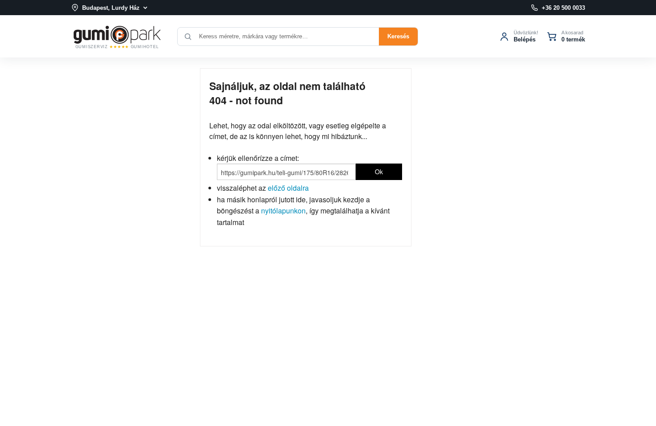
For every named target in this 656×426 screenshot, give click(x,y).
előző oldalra (288, 188)
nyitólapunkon (283, 210)
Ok (379, 171)
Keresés (398, 36)
